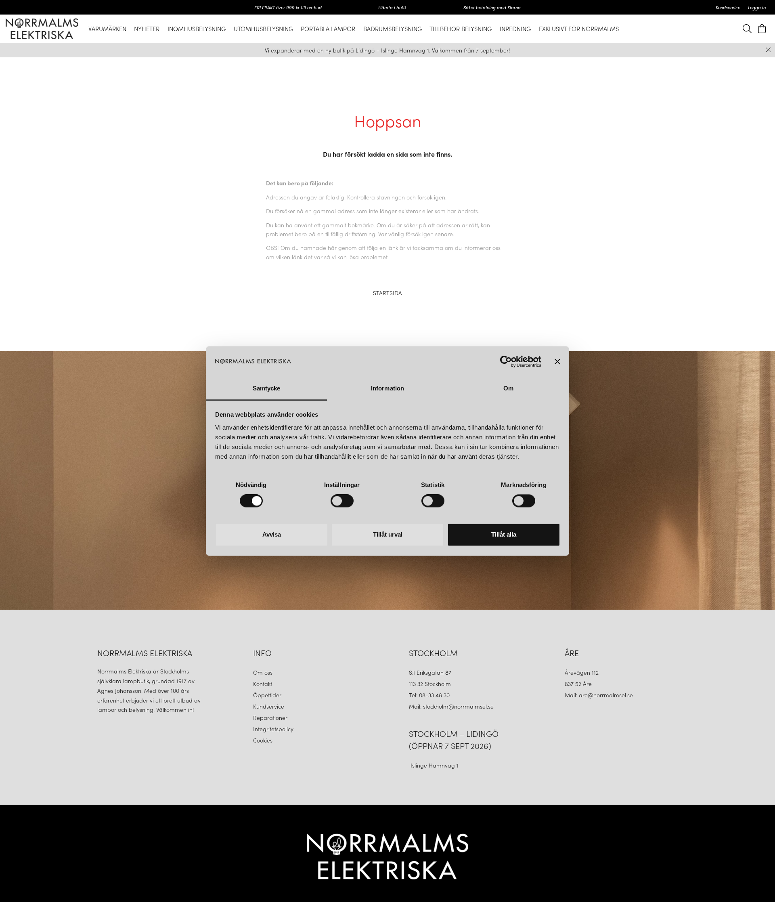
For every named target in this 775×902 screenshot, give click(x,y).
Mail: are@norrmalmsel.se (599, 695)
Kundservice (728, 7)
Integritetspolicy (273, 729)
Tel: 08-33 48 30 (430, 695)
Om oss (262, 672)
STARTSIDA (387, 293)
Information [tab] (387, 388)
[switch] (342, 501)
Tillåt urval (387, 534)
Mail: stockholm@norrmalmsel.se (451, 706)
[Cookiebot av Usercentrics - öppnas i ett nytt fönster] (506, 362)
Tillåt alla (503, 534)
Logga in (757, 7)
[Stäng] (768, 50)
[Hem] (42, 29)
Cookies (262, 740)
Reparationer (270, 717)
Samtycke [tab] (267, 388)
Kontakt (263, 684)
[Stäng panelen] (557, 362)
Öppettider (267, 695)
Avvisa (271, 534)
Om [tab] (508, 388)
